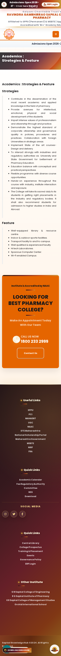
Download (30, 496)
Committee (30, 488)
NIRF (30, 447)
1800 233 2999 (34, 341)
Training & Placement (30, 551)
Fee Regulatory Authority (30, 484)
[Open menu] (56, 34)
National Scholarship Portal (30, 435)
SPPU (30, 410)
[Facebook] (22, 514)
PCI (30, 414)
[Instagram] (5, 514)
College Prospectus (30, 547)
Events (30, 555)
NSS (30, 492)
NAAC (30, 426)
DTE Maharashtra (30, 430)
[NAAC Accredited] (54, 649)
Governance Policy (30, 559)
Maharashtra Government (30, 439)
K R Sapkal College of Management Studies (30, 600)
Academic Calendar (30, 479)
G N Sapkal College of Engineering (31, 592)
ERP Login (30, 563)
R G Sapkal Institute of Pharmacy (30, 596)
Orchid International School (31, 604)
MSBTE (30, 443)
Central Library (30, 543)
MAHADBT (30, 418)
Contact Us (30, 353)
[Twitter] (14, 514)
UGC (30, 422)
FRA (30, 451)
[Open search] (4, 4)
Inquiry (33, 6)
